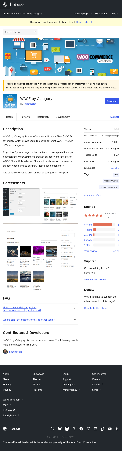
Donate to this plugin (95, 308)
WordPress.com (13, 399)
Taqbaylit (15, 428)
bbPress (9, 410)
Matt (7, 404)
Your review (90, 250)
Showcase (38, 373)
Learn (65, 373)
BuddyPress (11, 415)
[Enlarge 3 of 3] (74, 227)
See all (115, 250)
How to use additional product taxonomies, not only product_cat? (22, 309)
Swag (96, 389)
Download (112, 101)
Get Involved (99, 373)
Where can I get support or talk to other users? (29, 319)
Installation (43, 116)
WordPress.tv (71, 389)
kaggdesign (30, 103)
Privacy (7, 389)
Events (96, 379)
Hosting (7, 384)
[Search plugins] (34, 32)
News (6, 379)
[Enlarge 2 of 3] (74, 192)
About (6, 373)
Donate (97, 384)
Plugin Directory (11, 13)
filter (116, 175)
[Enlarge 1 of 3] (35, 192)
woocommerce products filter (109, 187)
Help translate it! (84, 22)
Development (63, 116)
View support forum (95, 279)
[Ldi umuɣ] (117, 4)
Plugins (36, 384)
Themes (37, 379)
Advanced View (92, 195)
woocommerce (111, 181)
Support (114, 116)
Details (10, 116)
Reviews (25, 116)
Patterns (37, 389)
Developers (68, 384)
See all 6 (115, 168)
